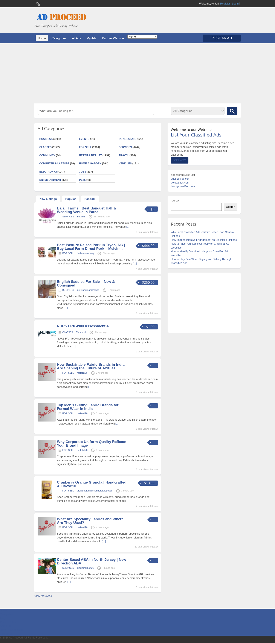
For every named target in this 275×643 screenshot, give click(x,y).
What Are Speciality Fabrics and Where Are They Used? (90, 521)
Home (42, 38)
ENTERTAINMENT (50, 179)
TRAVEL (124, 155)
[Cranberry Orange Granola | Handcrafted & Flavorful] (47, 497)
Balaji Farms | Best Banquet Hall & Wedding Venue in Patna (86, 210)
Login (235, 3)
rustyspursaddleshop (88, 290)
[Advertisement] (137, 73)
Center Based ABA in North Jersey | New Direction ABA (91, 561)
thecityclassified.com (183, 186)
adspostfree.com (180, 178)
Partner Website (113, 38)
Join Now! (179, 160)
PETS (82, 179)
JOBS (82, 171)
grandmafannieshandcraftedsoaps (95, 490)
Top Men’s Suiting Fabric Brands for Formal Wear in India (88, 407)
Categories (59, 38)
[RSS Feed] (38, 3)
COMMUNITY (47, 155)
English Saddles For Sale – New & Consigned (86, 283)
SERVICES (125, 147)
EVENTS (84, 139)
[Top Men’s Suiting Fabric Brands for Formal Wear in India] (47, 420)
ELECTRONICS (48, 171)
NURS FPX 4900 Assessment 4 (82, 326)
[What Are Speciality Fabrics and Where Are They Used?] (47, 534)
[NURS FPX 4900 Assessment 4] (47, 341)
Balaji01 (81, 216)
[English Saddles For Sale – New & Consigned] (47, 297)
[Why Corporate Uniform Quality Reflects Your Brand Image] (47, 457)
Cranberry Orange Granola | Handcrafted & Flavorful (91, 484)
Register (225, 3)
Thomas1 (81, 332)
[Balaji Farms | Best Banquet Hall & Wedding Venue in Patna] (47, 223)
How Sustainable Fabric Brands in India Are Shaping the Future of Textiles (90, 366)
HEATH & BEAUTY (90, 155)
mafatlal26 (82, 373)
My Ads (91, 38)
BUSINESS (46, 139)
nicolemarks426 (85, 568)
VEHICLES (125, 163)
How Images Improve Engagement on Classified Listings (204, 239)
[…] (128, 226)
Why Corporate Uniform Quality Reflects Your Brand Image (91, 443)
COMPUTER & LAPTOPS (54, 163)
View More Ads (43, 596)
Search (175, 201)
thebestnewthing (85, 253)
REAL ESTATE (127, 139)
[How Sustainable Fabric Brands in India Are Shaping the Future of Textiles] (47, 380)
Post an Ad (221, 38)
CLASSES (45, 147)
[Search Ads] (232, 111)
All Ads (76, 38)
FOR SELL (85, 147)
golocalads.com (180, 182)
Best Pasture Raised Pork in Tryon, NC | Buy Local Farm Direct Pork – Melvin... (91, 247)
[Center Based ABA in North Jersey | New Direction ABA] (47, 573)
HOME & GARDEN (90, 163)
